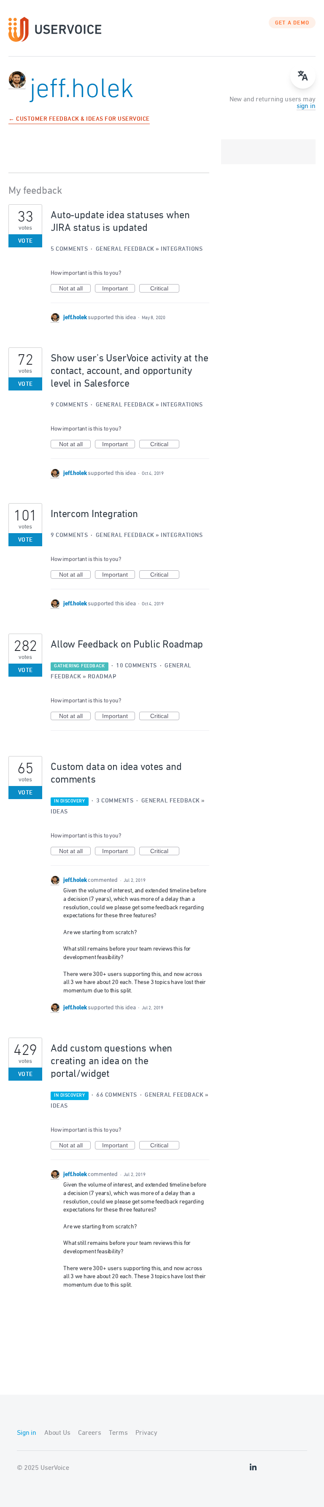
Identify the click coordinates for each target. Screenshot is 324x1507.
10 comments (136, 665)
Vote (25, 241)
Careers (89, 1433)
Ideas (59, 812)
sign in (306, 106)
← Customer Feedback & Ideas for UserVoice (79, 120)
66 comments (116, 1095)
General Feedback (125, 249)
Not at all (75, 289)
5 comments (69, 249)
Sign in (26, 1433)
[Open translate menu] (303, 76)
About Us (57, 1433)
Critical (164, 289)
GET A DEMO (292, 23)
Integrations (181, 249)
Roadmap (102, 676)
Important (118, 289)
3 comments (114, 801)
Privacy (146, 1433)
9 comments (69, 405)
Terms (118, 1433)
